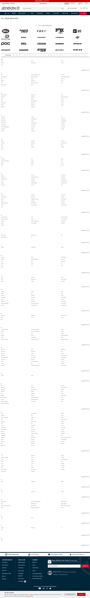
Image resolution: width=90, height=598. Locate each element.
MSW (62, 295)
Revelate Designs (4, 401)
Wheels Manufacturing (35, 507)
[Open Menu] (21, 8)
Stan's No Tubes (64, 419)
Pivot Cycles (33, 357)
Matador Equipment (5, 303)
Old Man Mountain (4, 339)
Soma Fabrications (34, 433)
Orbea (62, 329)
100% (2, 60)
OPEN (32, 335)
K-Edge (2, 257)
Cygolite (62, 128)
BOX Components (64, 96)
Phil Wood (33, 351)
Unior (2, 481)
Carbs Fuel (3, 128)
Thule (32, 457)
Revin (32, 385)
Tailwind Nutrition (4, 457)
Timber (32, 461)
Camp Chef (3, 118)
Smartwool (33, 425)
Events (33, 565)
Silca (32, 415)
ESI (61, 160)
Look (62, 277)
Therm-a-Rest (3, 471)
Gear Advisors (35, 567)
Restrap (2, 399)
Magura (2, 293)
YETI (2, 529)
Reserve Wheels (4, 397)
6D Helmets (33, 62)
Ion (31, 237)
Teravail (2, 465)
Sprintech (33, 443)
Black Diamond (34, 100)
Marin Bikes (3, 297)
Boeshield (33, 106)
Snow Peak (33, 429)
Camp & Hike (65, 13)
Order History (5, 565)
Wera (2, 507)
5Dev (32, 60)
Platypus (32, 359)
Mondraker (33, 301)
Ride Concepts (33, 389)
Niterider (32, 315)
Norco (62, 317)
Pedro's (2, 363)
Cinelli (32, 128)
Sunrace (62, 429)
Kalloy (2, 263)
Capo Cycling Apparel (5, 126)
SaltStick (2, 415)
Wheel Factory (33, 503)
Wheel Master (33, 505)
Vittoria (62, 491)
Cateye (32, 116)
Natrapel (2, 315)
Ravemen (2, 389)
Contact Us (81, 3)
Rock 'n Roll (33, 401)
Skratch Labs (33, 421)
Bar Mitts (2, 96)
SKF (32, 419)
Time (32, 463)
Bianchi (2, 104)
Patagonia (3, 355)
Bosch (62, 94)
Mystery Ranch (64, 305)
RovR (62, 397)
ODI (2, 333)
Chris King (33, 124)
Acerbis (2, 80)
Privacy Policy (29, 596)
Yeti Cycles (33, 527)
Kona (32, 265)
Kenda (32, 257)
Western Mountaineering (35, 501)
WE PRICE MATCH (43, 3)
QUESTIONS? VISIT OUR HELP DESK (69, 3)
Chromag (32, 126)
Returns (3, 576)
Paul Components (4, 357)
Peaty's (2, 361)
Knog (32, 263)
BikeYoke (32, 96)
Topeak (32, 467)
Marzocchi (3, 301)
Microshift (33, 297)
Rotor (62, 391)
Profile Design (63, 357)
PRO (62, 351)
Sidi (1, 443)
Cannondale (3, 124)
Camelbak (3, 116)
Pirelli (32, 353)
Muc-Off (62, 299)
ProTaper (62, 363)
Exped (62, 164)
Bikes (32, 13)
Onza (32, 333)
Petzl (32, 349)
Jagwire (2, 247)
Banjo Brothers (4, 94)
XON (32, 517)
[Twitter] (50, 588)
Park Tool (2, 353)
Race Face (3, 387)
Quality (2, 375)
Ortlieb (62, 331)
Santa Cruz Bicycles (4, 417)
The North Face (4, 469)
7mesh (62, 62)
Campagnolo (3, 120)
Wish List (4, 570)
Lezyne (2, 281)
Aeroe (32, 78)
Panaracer (3, 351)
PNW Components (34, 361)
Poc (31, 363)
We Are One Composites (5, 505)
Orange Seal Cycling (35, 339)
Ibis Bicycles (3, 235)
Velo (2, 491)
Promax (62, 361)
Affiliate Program (21, 562)
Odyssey (2, 335)
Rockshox (63, 385)
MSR (62, 293)
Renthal (2, 395)
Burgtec (62, 100)
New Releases (22, 13)
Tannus (2, 459)
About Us (34, 562)
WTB (62, 507)
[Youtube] (40, 588)
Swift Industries (64, 439)
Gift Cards (4, 567)
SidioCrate (3, 445)
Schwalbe (3, 421)
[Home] (10, 8)
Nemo (2, 317)
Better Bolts (3, 102)
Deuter (2, 148)
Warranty (4, 579)
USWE (62, 481)
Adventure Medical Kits (35, 74)
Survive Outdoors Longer (65, 437)
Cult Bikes (63, 122)
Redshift (2, 391)
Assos (62, 80)
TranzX (62, 455)
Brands (14, 13)
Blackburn (33, 102)
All (8, 13)
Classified (33, 130)
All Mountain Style (34, 82)
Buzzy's (62, 104)
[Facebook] (47, 588)
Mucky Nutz (63, 301)
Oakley (2, 331)
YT (61, 527)
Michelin (32, 295)
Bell (1, 98)
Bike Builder (74, 13)
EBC (2, 164)
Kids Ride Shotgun (34, 259)
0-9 (14, 55)
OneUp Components (35, 329)
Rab (2, 385)
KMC (32, 261)
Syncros (62, 443)
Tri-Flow (62, 457)
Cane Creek (3, 122)
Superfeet (63, 433)
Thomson (33, 455)
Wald (2, 503)
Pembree (2, 365)
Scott (2, 423)
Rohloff (62, 389)
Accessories (56, 13)
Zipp (2, 539)
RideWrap (33, 393)
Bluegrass (33, 104)
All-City (32, 84)
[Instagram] (44, 588)
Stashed (62, 421)
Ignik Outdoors (4, 237)
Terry (2, 467)
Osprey (62, 333)
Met (32, 293)
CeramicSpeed (33, 118)
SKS (32, 423)
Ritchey (32, 395)
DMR (32, 144)
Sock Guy (33, 431)
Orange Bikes (33, 337)
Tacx (2, 455)
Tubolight (63, 465)
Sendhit (2, 437)
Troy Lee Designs (64, 459)
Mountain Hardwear (35, 303)
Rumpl (62, 399)
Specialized (33, 437)
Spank (32, 435)
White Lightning (64, 503)
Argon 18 (62, 78)
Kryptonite (63, 261)
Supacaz (62, 431)
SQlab (62, 413)
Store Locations (21, 565)
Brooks (62, 98)
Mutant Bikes (63, 303)
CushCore (63, 126)
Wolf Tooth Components (65, 505)
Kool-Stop (63, 259)
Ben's (2, 100)
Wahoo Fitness (4, 501)
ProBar (62, 353)
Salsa (2, 413)
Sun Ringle (63, 427)
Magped (2, 291)
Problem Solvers (64, 355)
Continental (63, 118)
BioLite (32, 98)
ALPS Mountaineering (65, 76)
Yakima (2, 527)
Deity (2, 144)
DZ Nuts (62, 146)
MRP (62, 291)
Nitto (32, 317)
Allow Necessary (70, 594)
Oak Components (4, 329)
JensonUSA (33, 247)
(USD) (86, 3)
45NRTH (2, 62)
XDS (2, 517)
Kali (1, 261)
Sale (84, 13)
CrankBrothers (63, 120)
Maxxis (32, 291)
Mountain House (34, 305)
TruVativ (62, 463)
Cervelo (32, 120)
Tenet (2, 463)
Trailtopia (33, 471)
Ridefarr (32, 391)
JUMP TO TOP (85, 70)
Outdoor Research (64, 339)
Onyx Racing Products (35, 331)
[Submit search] (62, 8)
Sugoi (62, 425)
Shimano (2, 441)
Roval (62, 393)
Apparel (48, 13)
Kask (2, 265)
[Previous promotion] (26, 3)
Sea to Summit (3, 429)
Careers (34, 570)
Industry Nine (33, 235)
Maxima (2, 305)
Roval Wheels (63, 395)
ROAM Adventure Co (35, 397)
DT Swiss (62, 140)
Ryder (62, 401)
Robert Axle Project (34, 399)
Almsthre (62, 74)
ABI (1, 74)
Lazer (2, 277)
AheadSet (33, 80)
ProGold (62, 359)
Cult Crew (63, 124)
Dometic (32, 146)
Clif (61, 116)
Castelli (2, 130)
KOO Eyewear (63, 257)
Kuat (62, 265)
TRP (62, 461)
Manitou (2, 295)
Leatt (2, 279)
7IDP (62, 60)
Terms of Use (21, 578)
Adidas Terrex (3, 84)
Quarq (32, 375)
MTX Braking (63, 297)
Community (20, 567)
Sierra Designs (33, 413)
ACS (2, 82)
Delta (2, 146)
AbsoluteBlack (3, 76)
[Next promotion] (60, 3)
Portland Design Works (35, 365)
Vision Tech (33, 491)
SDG (2, 425)
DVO (62, 144)
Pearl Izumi (3, 359)
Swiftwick (63, 441)
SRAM (62, 417)
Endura (32, 160)
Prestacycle (63, 349)
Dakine (2, 140)
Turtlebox (63, 469)
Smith (32, 427)
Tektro (2, 461)
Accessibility (20, 581)
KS (61, 263)
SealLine (2, 431)
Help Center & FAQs (6, 573)
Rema (2, 393)
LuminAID (63, 281)
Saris (2, 419)
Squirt (62, 415)
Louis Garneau (63, 279)
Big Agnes (3, 106)
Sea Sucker (3, 427)
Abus (2, 78)
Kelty (2, 267)
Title (32, 465)
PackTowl (2, 349)
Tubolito (62, 467)
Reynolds (33, 387)
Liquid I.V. (33, 277)
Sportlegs (33, 441)
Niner (2, 319)
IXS (61, 235)
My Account (4, 562)
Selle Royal (3, 435)
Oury (62, 337)
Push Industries (64, 365)
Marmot (2, 299)
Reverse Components (5, 403)
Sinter (32, 417)
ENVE (32, 164)
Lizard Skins (33, 279)
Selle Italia (3, 433)
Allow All (81, 594)
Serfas (2, 439)
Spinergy (32, 439)
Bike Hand (33, 94)
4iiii (1, 64)
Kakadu (2, 259)
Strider (62, 423)
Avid (62, 82)
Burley (62, 102)
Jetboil (62, 247)
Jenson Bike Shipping (37, 573)
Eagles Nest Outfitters (5, 160)
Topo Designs (33, 469)
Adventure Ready (34, 76)
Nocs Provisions (64, 315)
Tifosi (32, 459)
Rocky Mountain (64, 387)
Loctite (32, 281)
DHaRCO (33, 140)
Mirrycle (32, 299)
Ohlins (2, 337)
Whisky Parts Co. (64, 501)
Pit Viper (32, 355)
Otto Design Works (64, 335)
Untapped (33, 481)
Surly (62, 435)
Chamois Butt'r (34, 122)
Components (39, 13)
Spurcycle (33, 445)
